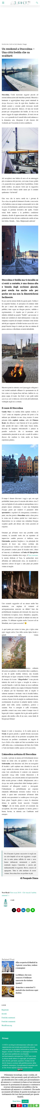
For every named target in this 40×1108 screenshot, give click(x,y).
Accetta (25, 1101)
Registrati (5, 1010)
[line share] (33, 910)
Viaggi (25, 44)
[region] (20, 938)
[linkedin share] (23, 910)
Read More (17, 1101)
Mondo (19, 44)
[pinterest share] (19, 910)
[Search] (36, 2)
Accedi (4, 1014)
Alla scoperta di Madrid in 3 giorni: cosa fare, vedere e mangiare (26, 965)
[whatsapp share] (28, 910)
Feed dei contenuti (8, 1018)
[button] (13, 1105)
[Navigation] (2, 2)
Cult (15, 44)
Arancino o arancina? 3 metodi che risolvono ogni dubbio (27, 990)
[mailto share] (14, 910)
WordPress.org (7, 1025)
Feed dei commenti (8, 1021)
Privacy (5, 1038)
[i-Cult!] (20, 2)
